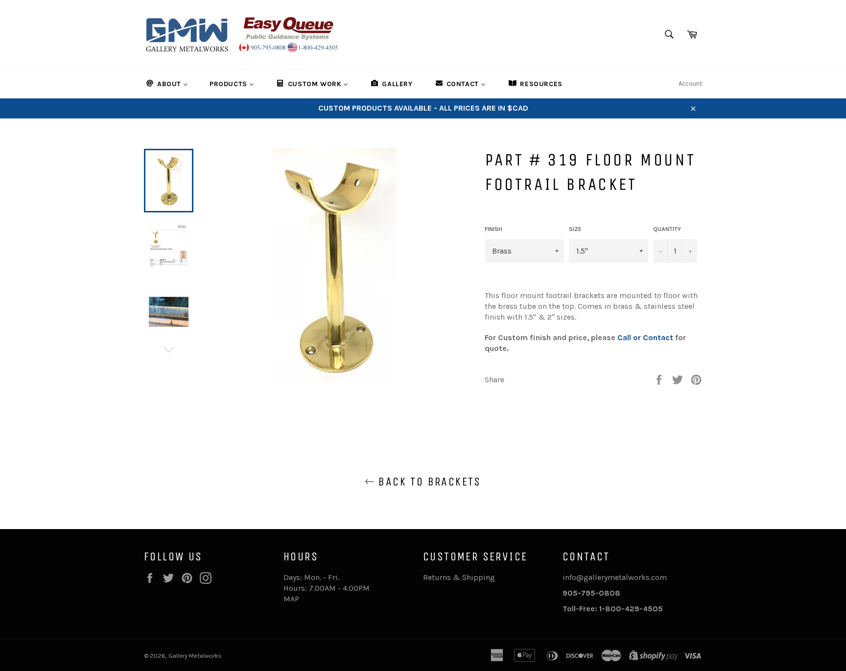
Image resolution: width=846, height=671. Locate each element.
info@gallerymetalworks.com (615, 577)
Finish (493, 229)
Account (690, 83)
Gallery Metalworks (195, 655)
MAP (291, 598)
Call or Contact (645, 337)
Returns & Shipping (459, 577)
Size (575, 229)
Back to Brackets (428, 481)
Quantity (667, 229)
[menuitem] (166, 83)
